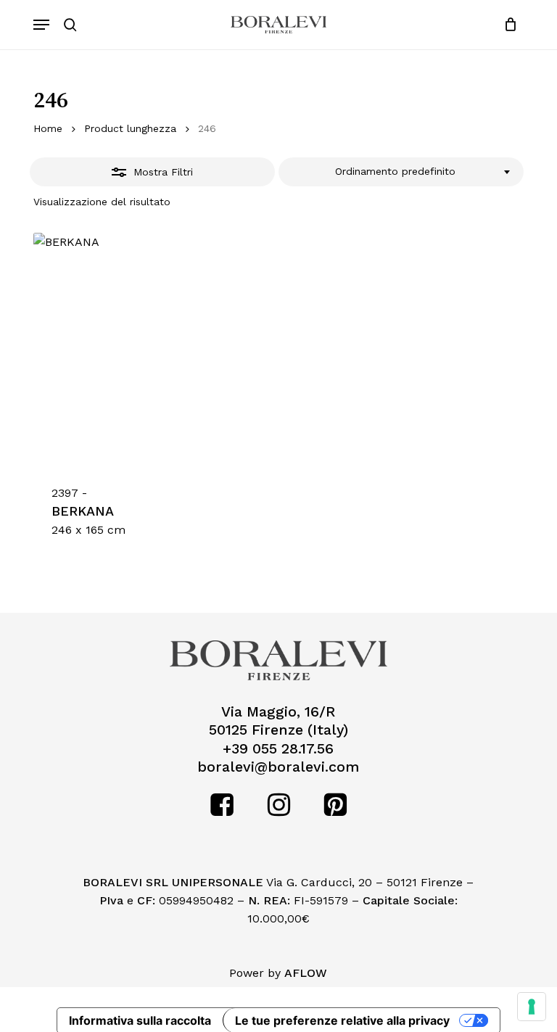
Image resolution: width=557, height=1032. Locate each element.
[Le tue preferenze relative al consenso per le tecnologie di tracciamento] (531, 1006)
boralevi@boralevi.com (278, 767)
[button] (41, 24)
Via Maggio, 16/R (278, 711)
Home (47, 128)
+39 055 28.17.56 (278, 748)
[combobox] (401, 171)
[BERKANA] (149, 349)
